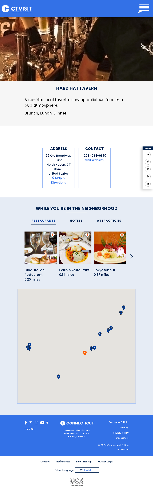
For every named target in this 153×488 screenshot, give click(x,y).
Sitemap (123, 427)
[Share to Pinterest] (148, 176)
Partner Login (105, 461)
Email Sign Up (84, 461)
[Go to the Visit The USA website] (76, 482)
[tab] (43, 220)
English (87, 470)
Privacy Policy (120, 432)
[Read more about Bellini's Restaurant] (75, 249)
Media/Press (63, 461)
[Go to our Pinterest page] (47, 422)
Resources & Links (118, 422)
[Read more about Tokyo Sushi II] (110, 249)
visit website (94, 160)
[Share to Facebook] (148, 162)
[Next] (131, 257)
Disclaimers (122, 438)
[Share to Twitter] (148, 169)
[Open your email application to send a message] (148, 154)
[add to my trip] (53, 235)
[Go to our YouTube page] (42, 422)
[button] (91, 348)
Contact (45, 461)
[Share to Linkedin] (148, 184)
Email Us (29, 429)
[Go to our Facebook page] (26, 422)
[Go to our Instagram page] (36, 422)
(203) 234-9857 (94, 155)
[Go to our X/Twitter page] (31, 422)
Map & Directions (58, 180)
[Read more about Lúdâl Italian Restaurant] (41, 249)
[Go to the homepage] (17, 8)
